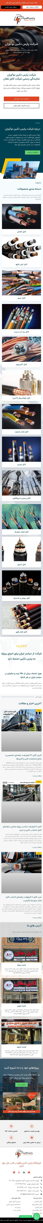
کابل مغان (9, 3)
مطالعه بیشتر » (37, 776)
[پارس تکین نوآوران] (24, 1172)
